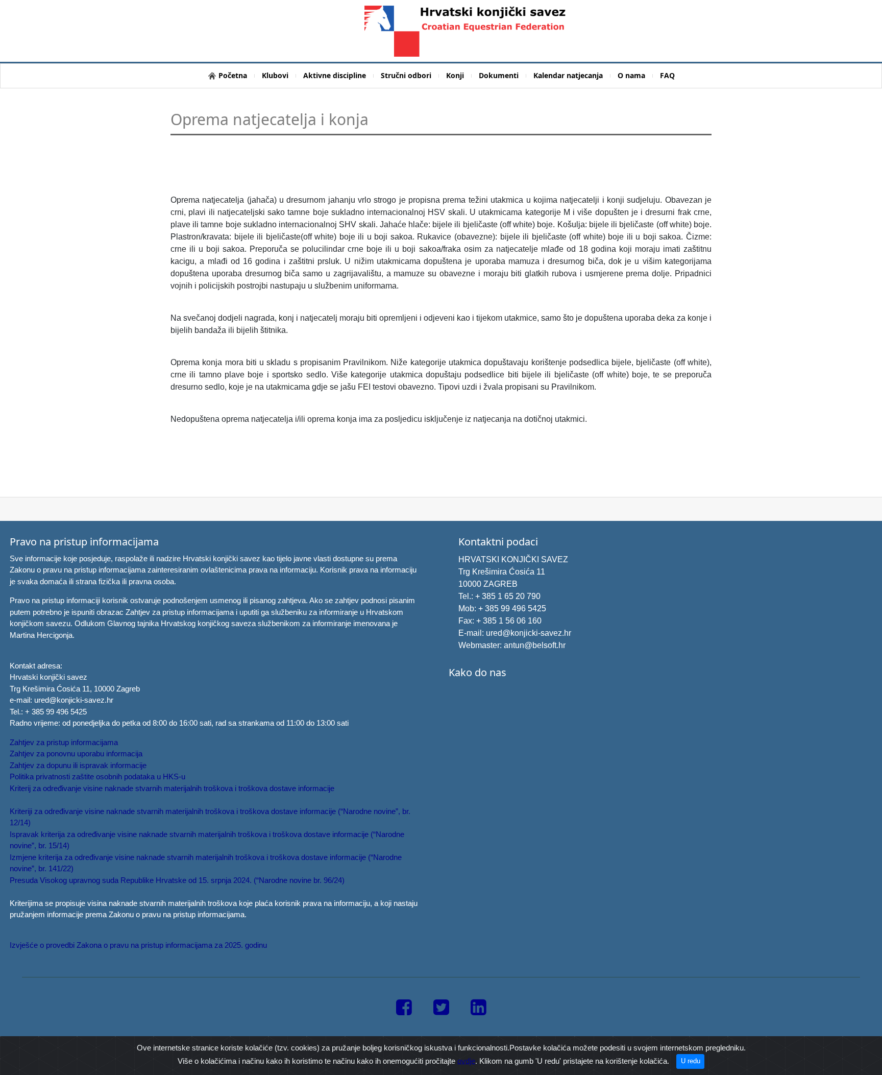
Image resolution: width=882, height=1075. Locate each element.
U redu (690, 1061)
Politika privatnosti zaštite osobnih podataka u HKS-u (97, 776)
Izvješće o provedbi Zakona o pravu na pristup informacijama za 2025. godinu (138, 945)
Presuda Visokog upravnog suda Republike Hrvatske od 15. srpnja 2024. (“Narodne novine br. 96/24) (177, 880)
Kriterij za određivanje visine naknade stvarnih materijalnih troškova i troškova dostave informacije (172, 788)
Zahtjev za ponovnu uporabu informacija (76, 753)
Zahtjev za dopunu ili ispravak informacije (78, 765)
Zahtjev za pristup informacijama (64, 742)
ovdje (466, 1060)
